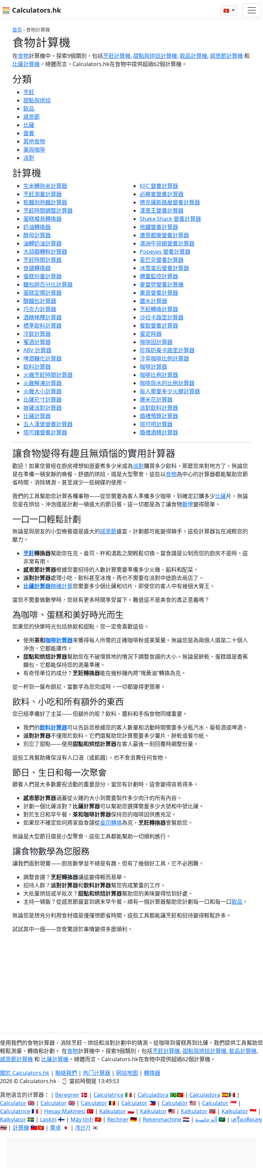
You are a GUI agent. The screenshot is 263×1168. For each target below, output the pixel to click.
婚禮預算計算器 (159, 416)
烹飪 (28, 92)
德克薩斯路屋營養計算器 (170, 202)
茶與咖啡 (34, 149)
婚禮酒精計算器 (159, 432)
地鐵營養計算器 (159, 227)
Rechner (118, 1119)
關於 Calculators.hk (24, 1073)
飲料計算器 (37, 366)
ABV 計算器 (37, 350)
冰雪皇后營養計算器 (164, 268)
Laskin (48, 1119)
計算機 (21, 1127)
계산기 (82, 1127)
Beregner (67, 1095)
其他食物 (34, 141)
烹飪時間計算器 (42, 260)
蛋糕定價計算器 (42, 292)
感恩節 (31, 116)
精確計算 (62, 586)
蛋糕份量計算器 (42, 276)
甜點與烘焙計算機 (155, 56)
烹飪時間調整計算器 (48, 210)
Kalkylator (13, 1119)
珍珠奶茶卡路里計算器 (167, 350)
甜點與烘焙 (37, 100)
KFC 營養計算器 (159, 186)
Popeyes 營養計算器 (165, 251)
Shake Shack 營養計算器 (170, 219)
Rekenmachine (162, 1119)
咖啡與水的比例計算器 (167, 383)
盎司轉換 (111, 822)
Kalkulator (112, 1111)
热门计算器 (96, 1073)
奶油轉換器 (37, 227)
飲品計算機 (193, 56)
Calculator (13, 1103)
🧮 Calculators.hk (31, 10)
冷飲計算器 (37, 334)
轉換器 (152, 1073)
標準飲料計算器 (42, 325)
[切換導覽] (251, 10)
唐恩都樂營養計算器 (164, 235)
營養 (28, 133)
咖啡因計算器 (156, 342)
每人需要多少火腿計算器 (170, 391)
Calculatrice (15, 1111)
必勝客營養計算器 (162, 194)
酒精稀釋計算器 (42, 317)
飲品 (28, 108)
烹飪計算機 (116, 56)
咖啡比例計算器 (159, 375)
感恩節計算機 (226, 56)
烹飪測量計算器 (42, 194)
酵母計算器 (37, 235)
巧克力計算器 (39, 309)
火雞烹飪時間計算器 (48, 375)
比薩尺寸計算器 (42, 399)
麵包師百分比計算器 (48, 284)
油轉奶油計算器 (42, 243)
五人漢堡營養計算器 (48, 424)
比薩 (28, 125)
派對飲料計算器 (159, 407)
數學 (187, 504)
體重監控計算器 (159, 276)
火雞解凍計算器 (42, 383)
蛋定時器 (151, 334)
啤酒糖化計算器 (42, 358)
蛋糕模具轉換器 (42, 219)
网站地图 (127, 1073)
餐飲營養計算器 (159, 325)
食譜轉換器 (37, 268)
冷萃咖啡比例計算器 (164, 358)
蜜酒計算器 (37, 342)
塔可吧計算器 (156, 424)
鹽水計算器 (153, 301)
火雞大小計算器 (42, 391)
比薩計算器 (37, 416)
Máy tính (82, 1119)
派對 (28, 158)
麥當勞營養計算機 (162, 284)
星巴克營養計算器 (162, 260)
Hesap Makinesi (64, 1111)
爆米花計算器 (156, 399)
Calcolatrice (108, 1095)
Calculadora (153, 1095)
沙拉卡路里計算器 (162, 317)
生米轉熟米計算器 (45, 186)
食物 (23, 56)
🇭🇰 (226, 10)
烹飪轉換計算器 (159, 309)
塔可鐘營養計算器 (45, 432)
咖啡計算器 (153, 366)
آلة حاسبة (206, 1119)
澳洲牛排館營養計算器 (167, 243)
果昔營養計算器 (159, 292)
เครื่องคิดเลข (246, 1119)
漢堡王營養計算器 (162, 210)
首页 (17, 29)
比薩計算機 (26, 64)
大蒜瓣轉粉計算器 (45, 251)
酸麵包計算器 (39, 301)
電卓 (55, 1127)
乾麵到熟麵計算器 (45, 202)
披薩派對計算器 (42, 407)
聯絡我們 (66, 1073)
